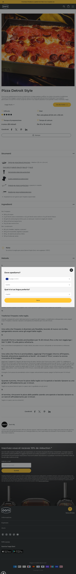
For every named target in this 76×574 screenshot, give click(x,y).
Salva (38, 300)
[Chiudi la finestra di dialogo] (71, 270)
